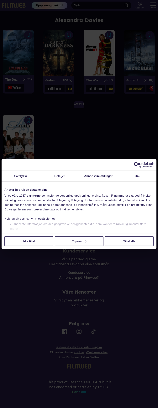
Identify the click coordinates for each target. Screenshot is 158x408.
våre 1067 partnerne (26, 195)
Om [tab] (137, 175)
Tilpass (77, 241)
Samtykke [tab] (21, 175)
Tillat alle (129, 241)
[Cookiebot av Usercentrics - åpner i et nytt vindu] (137, 165)
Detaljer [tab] (59, 175)
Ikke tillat (29, 241)
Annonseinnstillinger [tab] (98, 175)
